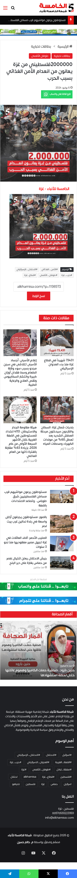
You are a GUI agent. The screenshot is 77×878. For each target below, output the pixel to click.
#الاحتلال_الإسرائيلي (26, 269)
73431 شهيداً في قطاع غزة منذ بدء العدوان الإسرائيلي (59, 364)
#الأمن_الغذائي (49, 269)
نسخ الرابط (38, 296)
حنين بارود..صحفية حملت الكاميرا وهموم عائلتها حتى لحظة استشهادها (40, 672)
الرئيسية (63, 46)
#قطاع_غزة (30, 275)
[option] (38, 650)
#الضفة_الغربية (63, 762)
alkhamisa (30, 777)
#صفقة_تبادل (63, 769)
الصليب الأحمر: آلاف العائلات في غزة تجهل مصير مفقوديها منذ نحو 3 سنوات (25, 542)
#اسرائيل (66, 755)
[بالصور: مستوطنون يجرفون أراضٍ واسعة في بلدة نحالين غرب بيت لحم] (62, 524)
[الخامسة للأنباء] (56, 8)
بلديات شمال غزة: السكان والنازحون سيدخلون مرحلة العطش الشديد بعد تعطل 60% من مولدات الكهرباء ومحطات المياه (57, 435)
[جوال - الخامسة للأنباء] (38, 32)
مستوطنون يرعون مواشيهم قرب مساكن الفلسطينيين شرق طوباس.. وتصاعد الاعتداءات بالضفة (25, 498)
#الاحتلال (51, 755)
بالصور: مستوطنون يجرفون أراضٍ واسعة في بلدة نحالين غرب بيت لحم (26, 522)
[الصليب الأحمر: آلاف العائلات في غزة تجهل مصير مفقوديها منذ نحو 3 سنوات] (62, 543)
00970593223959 (63, 813)
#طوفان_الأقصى (48, 275)
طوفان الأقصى (39, 56)
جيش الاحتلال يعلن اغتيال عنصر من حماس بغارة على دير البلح (26, 560)
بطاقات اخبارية (41, 46)
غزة (43, 784)
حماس (54, 784)
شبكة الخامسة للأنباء (20, 835)
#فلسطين (65, 777)
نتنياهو (16, 784)
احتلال (14, 777)
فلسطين (30, 784)
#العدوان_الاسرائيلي (38, 762)
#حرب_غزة (66, 275)
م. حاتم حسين (25, 842)
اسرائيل (67, 784)
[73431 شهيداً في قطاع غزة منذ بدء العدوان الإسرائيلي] (57, 342)
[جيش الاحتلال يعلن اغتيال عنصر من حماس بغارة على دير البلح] (62, 563)
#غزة (23, 769)
